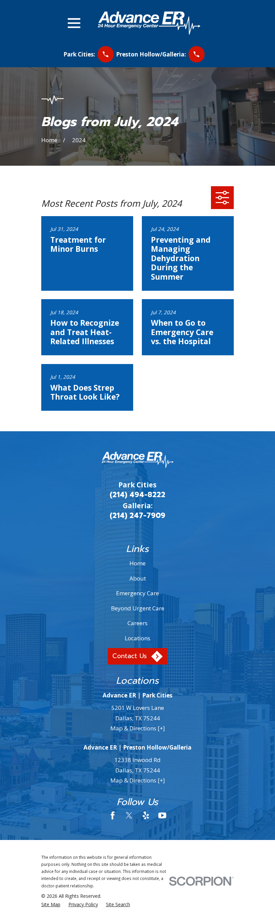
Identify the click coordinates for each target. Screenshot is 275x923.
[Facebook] (113, 815)
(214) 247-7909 (137, 515)
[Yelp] (146, 815)
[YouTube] (162, 815)
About (137, 578)
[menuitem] (50, 904)
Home (137, 563)
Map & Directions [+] (137, 728)
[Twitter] (129, 815)
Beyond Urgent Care (137, 608)
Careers (137, 623)
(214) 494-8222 (137, 494)
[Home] (149, 23)
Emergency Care (137, 593)
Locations (137, 638)
